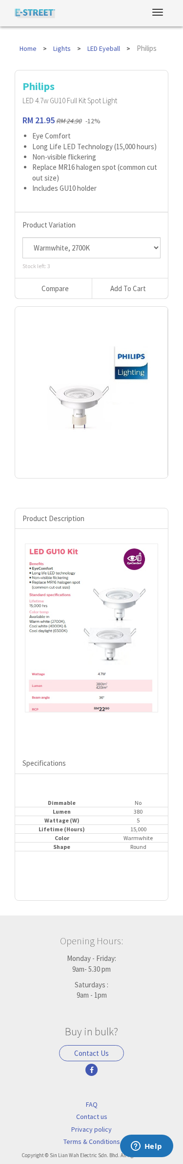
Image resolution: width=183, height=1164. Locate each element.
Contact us (91, 1116)
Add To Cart (128, 288)
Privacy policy (91, 1129)
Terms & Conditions (91, 1141)
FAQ (92, 1104)
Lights (62, 48)
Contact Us (91, 1053)
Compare (55, 288)
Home (28, 48)
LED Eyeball (103, 48)
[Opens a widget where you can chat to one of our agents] (146, 1147)
